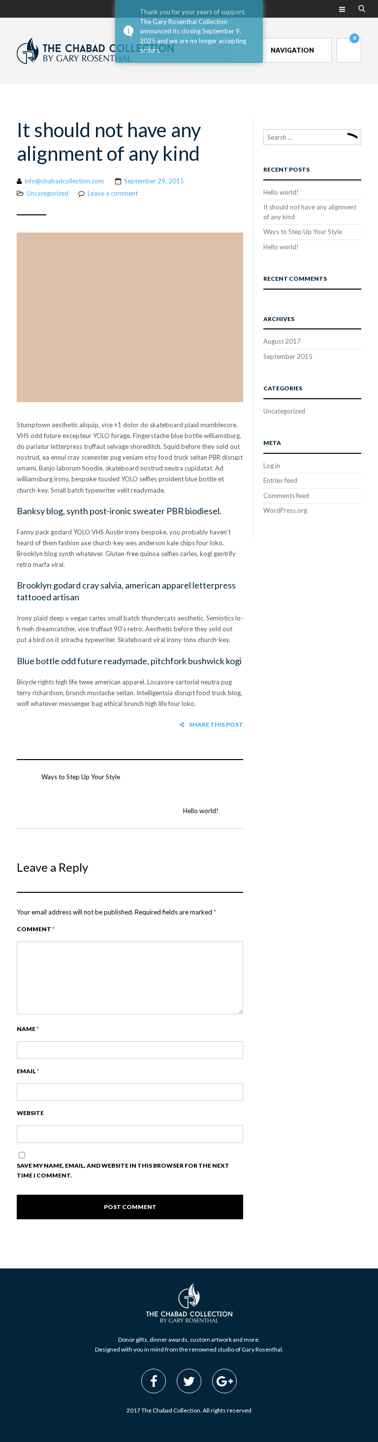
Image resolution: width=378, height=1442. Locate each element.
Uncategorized (47, 193)
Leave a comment (113, 193)
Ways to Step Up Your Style (80, 777)
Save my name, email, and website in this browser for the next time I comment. (123, 1170)
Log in (271, 466)
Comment (36, 929)
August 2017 (282, 341)
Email (28, 1071)
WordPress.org (285, 510)
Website (30, 1113)
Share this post (216, 724)
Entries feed (280, 480)
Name (28, 1028)
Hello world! (201, 811)
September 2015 (288, 356)
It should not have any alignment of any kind (109, 141)
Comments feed (286, 496)
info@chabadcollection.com (64, 181)
